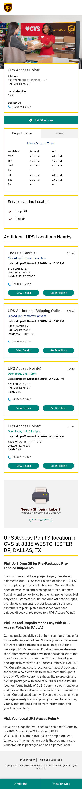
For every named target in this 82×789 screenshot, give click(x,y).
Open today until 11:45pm (24, 431)
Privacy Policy (27, 760)
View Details (23, 292)
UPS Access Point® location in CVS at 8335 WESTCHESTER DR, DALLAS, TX (40, 544)
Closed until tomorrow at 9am (27, 316)
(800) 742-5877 (21, 106)
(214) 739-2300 (21, 341)
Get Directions (44, 120)
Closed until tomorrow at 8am (27, 258)
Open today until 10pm (22, 373)
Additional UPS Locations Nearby (37, 237)
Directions (20, 784)
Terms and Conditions (50, 760)
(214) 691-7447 (21, 283)
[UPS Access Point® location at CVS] (41, 527)
